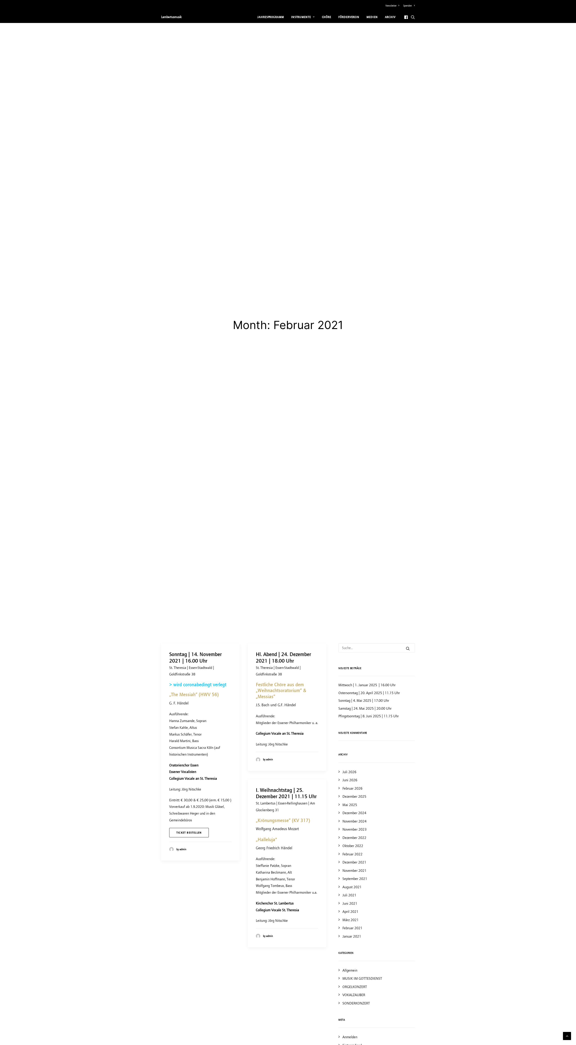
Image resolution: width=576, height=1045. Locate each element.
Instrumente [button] (301, 17)
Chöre (326, 17)
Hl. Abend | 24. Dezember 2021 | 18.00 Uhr (283, 657)
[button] (406, 17)
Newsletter (390, 5)
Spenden (407, 5)
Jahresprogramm (270, 17)
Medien (372, 17)
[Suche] (376, 647)
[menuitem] (393, 5)
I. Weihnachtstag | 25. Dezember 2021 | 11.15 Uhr (286, 793)
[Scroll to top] (567, 1036)
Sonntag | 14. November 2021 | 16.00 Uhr (195, 657)
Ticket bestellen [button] (189, 832)
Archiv (390, 17)
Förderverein (348, 17)
